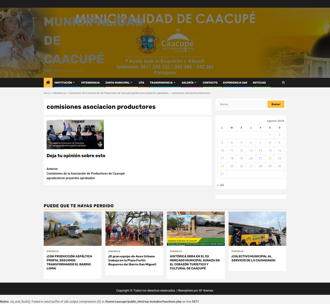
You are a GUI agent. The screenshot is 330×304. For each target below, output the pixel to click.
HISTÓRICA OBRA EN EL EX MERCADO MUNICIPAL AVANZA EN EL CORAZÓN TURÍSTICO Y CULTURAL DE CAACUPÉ (195, 262)
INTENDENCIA (90, 82)
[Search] (283, 82)
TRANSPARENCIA (161, 82)
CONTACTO (210, 82)
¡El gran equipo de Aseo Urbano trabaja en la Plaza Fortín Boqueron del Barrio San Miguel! (132, 260)
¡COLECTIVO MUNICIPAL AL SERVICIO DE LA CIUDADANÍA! (253, 258)
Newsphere (185, 290)
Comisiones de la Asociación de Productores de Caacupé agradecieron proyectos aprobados (86, 173)
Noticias (259, 82)
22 (270, 158)
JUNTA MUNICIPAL (117, 82)
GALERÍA (188, 82)
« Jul (220, 185)
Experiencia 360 (235, 82)
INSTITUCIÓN (63, 82)
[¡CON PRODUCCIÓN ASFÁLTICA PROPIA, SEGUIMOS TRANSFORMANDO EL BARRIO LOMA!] (73, 228)
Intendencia (53, 251)
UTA (141, 82)
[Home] (48, 82)
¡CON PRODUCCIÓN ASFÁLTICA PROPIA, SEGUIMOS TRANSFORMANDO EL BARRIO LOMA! (69, 262)
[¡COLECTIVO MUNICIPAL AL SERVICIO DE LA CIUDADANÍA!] (257, 228)
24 (222, 166)
